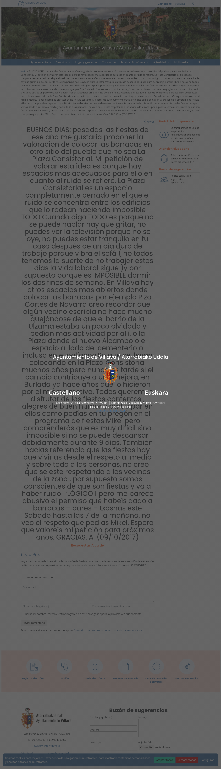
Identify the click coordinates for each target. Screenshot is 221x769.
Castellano (64, 392)
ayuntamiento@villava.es (111, 410)
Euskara (156, 392)
